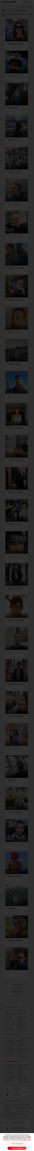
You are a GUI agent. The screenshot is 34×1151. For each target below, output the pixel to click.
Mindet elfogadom (17, 1148)
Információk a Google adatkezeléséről (21, 1140)
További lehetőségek (17, 1144)
